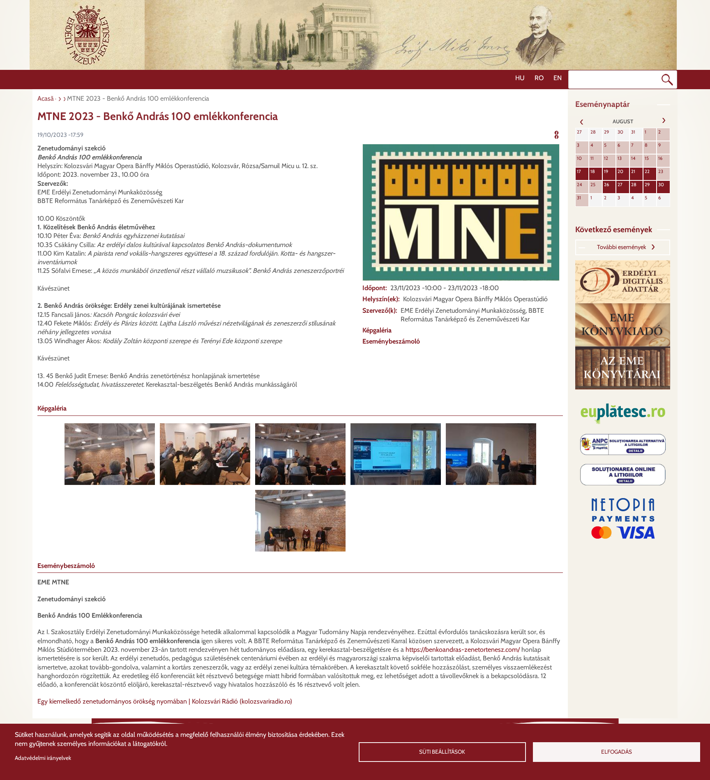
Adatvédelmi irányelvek (43, 758)
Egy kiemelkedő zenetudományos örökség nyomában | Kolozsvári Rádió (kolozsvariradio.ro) (164, 701)
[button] (461, 212)
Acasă (45, 98)
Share (561, 134)
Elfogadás (616, 751)
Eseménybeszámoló (391, 341)
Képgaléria (377, 330)
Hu (520, 78)
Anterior (581, 121)
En (557, 78)
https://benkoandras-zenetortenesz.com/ (463, 649)
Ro (539, 78)
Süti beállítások (442, 751)
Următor (663, 121)
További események (621, 247)
